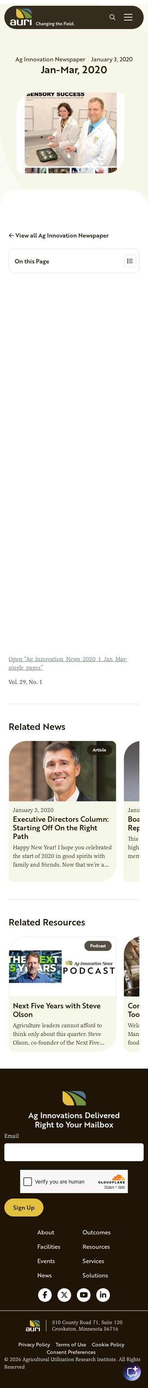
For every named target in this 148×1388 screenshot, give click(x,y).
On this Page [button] (32, 261)
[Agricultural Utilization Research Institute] (42, 17)
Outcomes (97, 1232)
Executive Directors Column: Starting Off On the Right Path (61, 827)
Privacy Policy (34, 1344)
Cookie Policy (108, 1344)
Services (93, 1261)
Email (11, 1136)
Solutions (95, 1275)
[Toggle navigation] (128, 17)
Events (46, 1261)
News (44, 1275)
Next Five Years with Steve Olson (57, 1009)
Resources (96, 1246)
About (45, 1232)
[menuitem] (51, 1232)
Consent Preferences (71, 1352)
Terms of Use (71, 1344)
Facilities (48, 1246)
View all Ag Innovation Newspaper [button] (61, 235)
